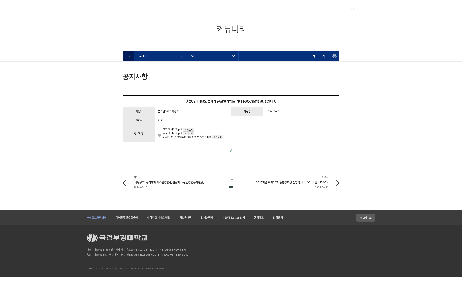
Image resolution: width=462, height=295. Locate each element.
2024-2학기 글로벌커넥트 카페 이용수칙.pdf (186, 136)
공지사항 (194, 56)
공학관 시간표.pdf (172, 133)
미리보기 (188, 129)
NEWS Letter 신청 (233, 217)
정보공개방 (185, 217)
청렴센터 (278, 217)
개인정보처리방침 (97, 217)
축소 (324, 56)
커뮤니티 (141, 56)
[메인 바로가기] (103, 8)
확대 (314, 56)
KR (386, 8)
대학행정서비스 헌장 (158, 217)
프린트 (334, 56)
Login (353, 8)
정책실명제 (207, 217)
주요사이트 (365, 217)
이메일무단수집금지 (127, 217)
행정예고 (259, 217)
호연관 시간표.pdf (172, 129)
